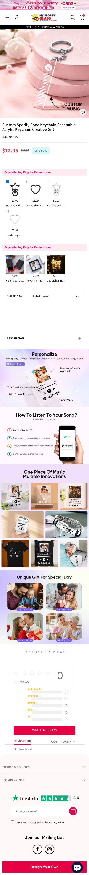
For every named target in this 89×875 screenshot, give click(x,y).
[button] (7, 17)
